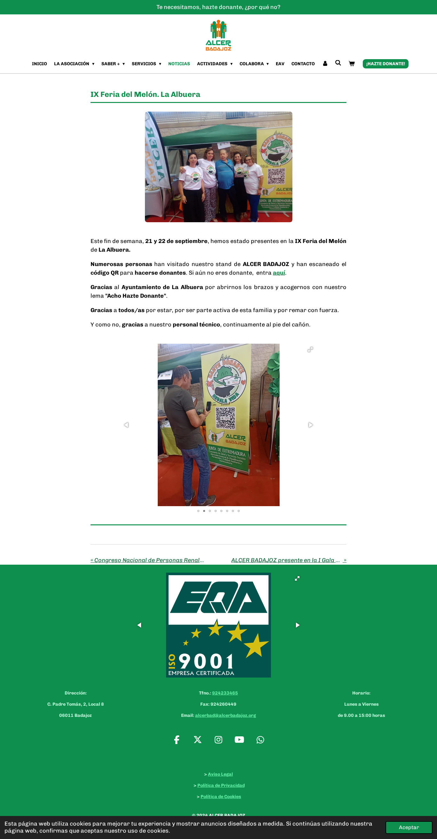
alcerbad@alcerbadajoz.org (225, 715)
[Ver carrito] (351, 63)
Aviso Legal (220, 774)
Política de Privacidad (221, 785)
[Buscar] (338, 63)
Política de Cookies (221, 796)
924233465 (225, 693)
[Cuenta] (325, 63)
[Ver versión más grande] (218, 167)
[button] (310, 349)
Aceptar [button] (409, 827)
